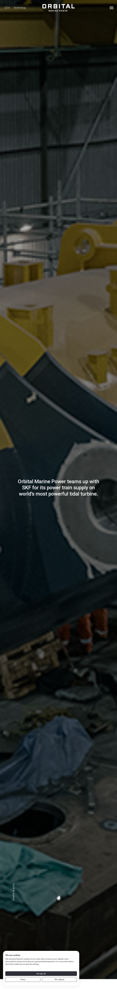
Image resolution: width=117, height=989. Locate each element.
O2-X (7, 7)
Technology (19, 7)
